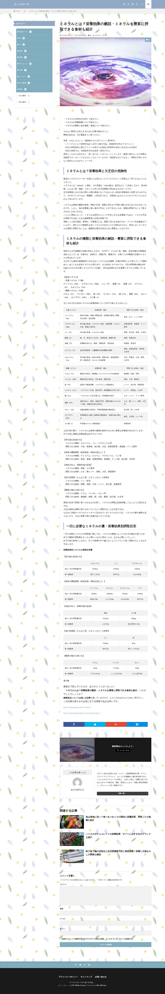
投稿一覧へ (122, 793)
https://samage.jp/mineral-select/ (77, 707)
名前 (62, 909)
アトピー (24, 76)
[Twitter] (95, 724)
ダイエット (25, 64)
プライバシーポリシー (68, 977)
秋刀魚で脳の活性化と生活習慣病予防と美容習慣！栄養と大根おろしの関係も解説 (118, 853)
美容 (22, 51)
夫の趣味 (24, 95)
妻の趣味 (24, 102)
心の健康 (24, 83)
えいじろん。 (90, 982)
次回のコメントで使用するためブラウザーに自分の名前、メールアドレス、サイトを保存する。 (98, 939)
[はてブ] (137, 724)
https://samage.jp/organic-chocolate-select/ (81, 713)
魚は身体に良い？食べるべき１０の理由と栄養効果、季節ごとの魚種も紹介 (118, 818)
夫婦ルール (25, 32)
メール (63, 919)
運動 (22, 57)
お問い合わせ (101, 977)
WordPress (101, 985)
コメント (63, 884)
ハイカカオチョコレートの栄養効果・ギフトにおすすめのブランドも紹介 (118, 835)
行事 (22, 70)
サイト (62, 929)
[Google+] (116, 724)
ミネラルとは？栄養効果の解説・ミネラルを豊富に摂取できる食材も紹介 (53, 11)
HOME (18, 11)
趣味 (22, 89)
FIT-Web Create (79, 985)
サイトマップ (86, 977)
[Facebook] (74, 724)
